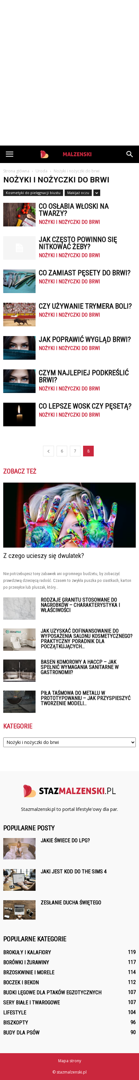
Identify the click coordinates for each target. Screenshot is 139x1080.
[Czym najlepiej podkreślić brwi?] (19, 381)
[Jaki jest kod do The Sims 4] (19, 880)
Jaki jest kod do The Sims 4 (74, 871)
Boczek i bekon (21, 982)
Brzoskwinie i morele (28, 972)
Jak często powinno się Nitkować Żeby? (78, 243)
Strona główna (16, 171)
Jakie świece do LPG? (65, 840)
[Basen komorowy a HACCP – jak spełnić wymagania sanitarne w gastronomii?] (19, 671)
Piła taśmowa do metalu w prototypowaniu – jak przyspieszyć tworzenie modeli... (86, 698)
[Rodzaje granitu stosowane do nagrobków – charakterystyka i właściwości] (19, 608)
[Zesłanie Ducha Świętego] (19, 910)
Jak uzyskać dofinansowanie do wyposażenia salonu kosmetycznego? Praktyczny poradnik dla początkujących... (87, 638)
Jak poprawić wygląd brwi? (85, 339)
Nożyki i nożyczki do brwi (69, 222)
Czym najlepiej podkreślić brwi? (84, 376)
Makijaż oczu (78, 192)
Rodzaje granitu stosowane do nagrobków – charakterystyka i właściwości (80, 605)
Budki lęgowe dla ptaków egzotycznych (52, 992)
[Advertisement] (69, 72)
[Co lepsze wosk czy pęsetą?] (19, 414)
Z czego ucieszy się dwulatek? (43, 556)
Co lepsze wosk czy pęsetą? (85, 406)
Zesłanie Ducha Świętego (71, 903)
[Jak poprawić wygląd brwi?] (19, 348)
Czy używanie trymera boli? (85, 306)
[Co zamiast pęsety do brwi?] (19, 281)
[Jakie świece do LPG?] (19, 848)
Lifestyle (14, 1012)
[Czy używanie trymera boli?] (19, 314)
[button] (130, 154)
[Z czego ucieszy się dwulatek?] (69, 515)
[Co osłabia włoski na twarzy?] (19, 214)
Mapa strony (69, 1061)
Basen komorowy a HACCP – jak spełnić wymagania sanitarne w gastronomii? (80, 667)
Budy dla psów (21, 1033)
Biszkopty (15, 1023)
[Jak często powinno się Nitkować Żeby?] (19, 248)
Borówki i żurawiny (26, 962)
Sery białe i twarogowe (31, 1002)
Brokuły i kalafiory (27, 952)
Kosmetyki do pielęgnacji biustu (33, 192)
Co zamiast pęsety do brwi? (85, 273)
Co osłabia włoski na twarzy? (74, 209)
